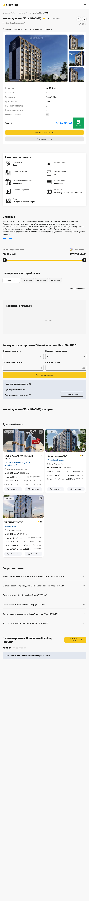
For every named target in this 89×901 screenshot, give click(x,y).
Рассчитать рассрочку (44, 375)
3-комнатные (41, 280)
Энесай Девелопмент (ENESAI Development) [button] (17, 463)
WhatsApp (35, 489)
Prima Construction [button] (56, 459)
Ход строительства (33, 29)
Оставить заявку (72, 394)
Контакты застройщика (44, 132)
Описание (7, 29)
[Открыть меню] (84, 5)
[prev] (55, 77)
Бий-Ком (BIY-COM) (64, 123)
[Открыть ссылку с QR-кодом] (41, 449)
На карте (48, 29)
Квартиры (18, 29)
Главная (7, 13)
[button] (23, 479)
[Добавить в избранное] (84, 19)
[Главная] (10, 5)
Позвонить (15, 489)
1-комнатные (11, 280)
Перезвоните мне (44, 139)
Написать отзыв (73, 640)
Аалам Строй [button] (10, 526)
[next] (63, 77)
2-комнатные (27, 280)
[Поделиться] (78, 19)
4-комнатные (55, 280)
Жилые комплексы (18, 13)
